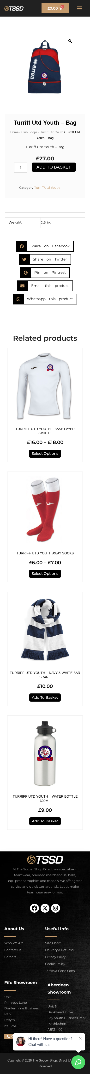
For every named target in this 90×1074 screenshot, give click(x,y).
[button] (79, 8)
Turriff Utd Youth (51, 132)
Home (14, 132)
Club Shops (29, 132)
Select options (45, 453)
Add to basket (53, 167)
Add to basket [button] (45, 697)
